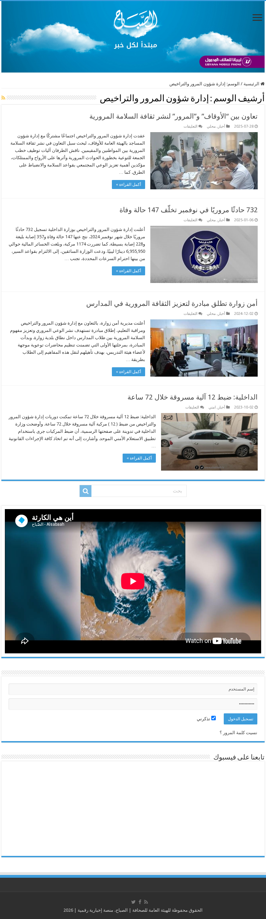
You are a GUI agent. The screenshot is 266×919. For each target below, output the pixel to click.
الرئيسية (251, 83)
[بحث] (85, 491)
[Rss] (146, 902)
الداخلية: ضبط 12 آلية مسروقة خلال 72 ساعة (192, 397)
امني (212, 407)
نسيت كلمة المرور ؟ (238, 732)
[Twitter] (133, 902)
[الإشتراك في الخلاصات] (3, 98)
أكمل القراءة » (128, 184)
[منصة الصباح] (133, 36)
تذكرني (204, 718)
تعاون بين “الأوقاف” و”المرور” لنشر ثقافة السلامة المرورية (173, 116)
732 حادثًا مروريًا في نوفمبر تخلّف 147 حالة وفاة (188, 210)
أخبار (221, 126)
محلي (211, 126)
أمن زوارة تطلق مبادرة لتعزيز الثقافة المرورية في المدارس (172, 303)
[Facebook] (140, 902)
